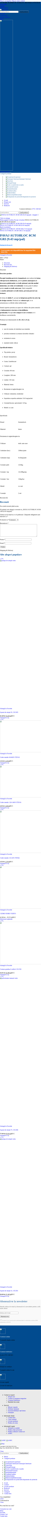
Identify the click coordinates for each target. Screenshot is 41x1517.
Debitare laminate (13, 1409)
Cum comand (12, 1419)
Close (2, 1451)
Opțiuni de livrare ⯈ (6, 245)
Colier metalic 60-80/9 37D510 (10, 757)
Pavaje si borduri (19, 220)
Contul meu (11, 1417)
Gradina (11, 220)
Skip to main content (18, 1)
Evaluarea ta (4, 520)
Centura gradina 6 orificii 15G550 (10, 969)
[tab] (7, 263)
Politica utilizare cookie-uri (16, 1431)
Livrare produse (13, 1421)
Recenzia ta (4, 523)
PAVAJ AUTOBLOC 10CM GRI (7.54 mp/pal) (15, 230)
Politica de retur (13, 1423)
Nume (2, 539)
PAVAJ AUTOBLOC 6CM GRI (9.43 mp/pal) (15, 225)
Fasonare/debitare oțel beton (17, 1411)
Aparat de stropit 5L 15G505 (9, 712)
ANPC (10, 1433)
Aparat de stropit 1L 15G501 (9, 1291)
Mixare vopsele (13, 1407)
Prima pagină (4, 220)
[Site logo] (4, 10)
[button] (4, 718)
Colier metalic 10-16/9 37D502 (10, 858)
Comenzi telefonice (14, 1400)
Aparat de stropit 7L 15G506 (9, 1130)
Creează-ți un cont (5, 1509)
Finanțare (11, 1412)
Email (2, 543)
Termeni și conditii (14, 1428)
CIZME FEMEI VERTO (8, 913)
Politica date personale (15, 1430)
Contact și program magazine (17, 1398)
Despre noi (11, 1397)
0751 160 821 (36, 209)
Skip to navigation (6, 1)
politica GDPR (35, 1320)
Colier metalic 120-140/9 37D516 (10, 802)
